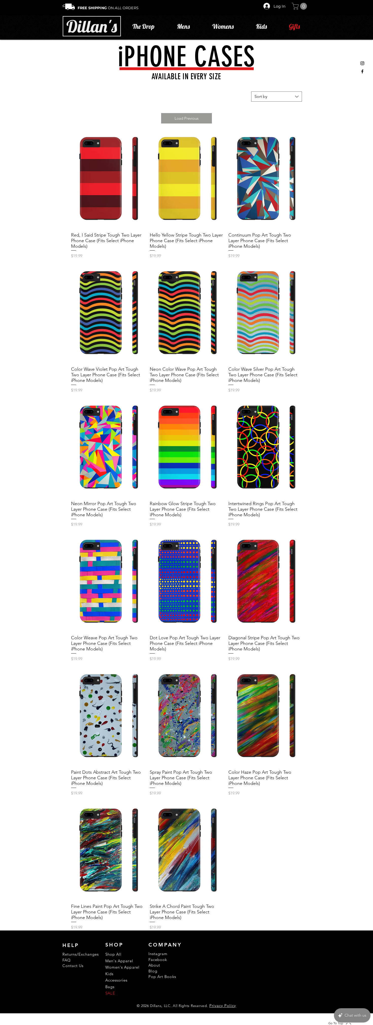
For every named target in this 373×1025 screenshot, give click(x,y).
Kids (109, 973)
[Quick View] (108, 179)
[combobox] (276, 96)
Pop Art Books (162, 976)
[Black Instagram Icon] (362, 63)
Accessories (116, 980)
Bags (109, 986)
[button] (300, 6)
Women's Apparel (122, 967)
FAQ (66, 960)
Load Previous (186, 118)
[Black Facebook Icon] (362, 71)
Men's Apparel (119, 960)
